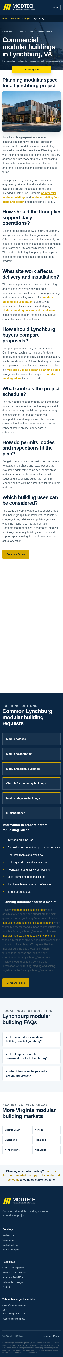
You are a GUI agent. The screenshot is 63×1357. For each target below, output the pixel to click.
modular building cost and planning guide (33, 369)
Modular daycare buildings (23, 798)
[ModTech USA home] (19, 7)
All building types (10, 1249)
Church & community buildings (26, 783)
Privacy (57, 1336)
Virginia (27, 18)
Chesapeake (11, 1140)
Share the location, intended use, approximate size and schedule (31, 1175)
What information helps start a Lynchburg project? (26, 1073)
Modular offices (16, 739)
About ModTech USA (12, 1277)
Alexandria (40, 1150)
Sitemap (47, 1336)
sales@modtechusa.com (14, 1305)
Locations (16, 18)
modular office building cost (28, 909)
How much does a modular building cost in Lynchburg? (24, 1039)
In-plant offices (15, 813)
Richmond (40, 1140)
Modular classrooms (19, 753)
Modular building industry (14, 1272)
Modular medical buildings (23, 768)
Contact (6, 1287)
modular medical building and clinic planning (29, 935)
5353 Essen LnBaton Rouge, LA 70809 (13, 1312)
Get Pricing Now (31, 69)
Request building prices (13, 1318)
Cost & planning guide (13, 1267)
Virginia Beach (12, 1130)
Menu (55, 7)
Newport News (12, 1150)
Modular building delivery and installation (28, 310)
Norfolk (39, 1130)
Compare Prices (16, 554)
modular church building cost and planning (27, 922)
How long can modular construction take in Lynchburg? (27, 1056)
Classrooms (8, 1240)
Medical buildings (10, 1245)
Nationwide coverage (12, 1282)
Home (5, 18)
